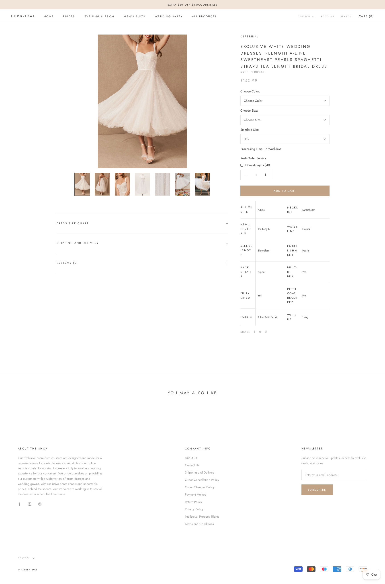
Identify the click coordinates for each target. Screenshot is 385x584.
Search (346, 16)
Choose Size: (249, 110)
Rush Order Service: (253, 158)
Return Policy (193, 502)
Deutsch (304, 16)
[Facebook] (254, 332)
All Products (204, 16)
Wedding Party (169, 16)
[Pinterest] (266, 332)
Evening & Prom (99, 16)
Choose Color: (250, 91)
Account (327, 16)
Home (49, 16)
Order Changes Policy (199, 487)
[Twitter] (260, 332)
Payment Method (196, 494)
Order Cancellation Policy (202, 480)
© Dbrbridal (28, 569)
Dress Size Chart (73, 223)
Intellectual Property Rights (202, 516)
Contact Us (192, 465)
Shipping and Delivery (78, 243)
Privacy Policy (194, 509)
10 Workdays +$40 (257, 165)
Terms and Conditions (199, 524)
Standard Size (249, 129)
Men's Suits (134, 16)
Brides (69, 16)
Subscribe (317, 490)
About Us (191, 457)
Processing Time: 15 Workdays (260, 149)
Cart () (366, 16)
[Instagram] (29, 503)
